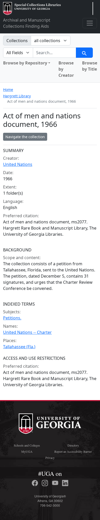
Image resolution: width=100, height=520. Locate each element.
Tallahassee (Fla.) (19, 346)
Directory (73, 445)
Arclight (32, 8)
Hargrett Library (17, 95)
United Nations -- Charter (27, 332)
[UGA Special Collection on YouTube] (56, 483)
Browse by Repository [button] (25, 63)
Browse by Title (89, 66)
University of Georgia (50, 423)
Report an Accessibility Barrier (73, 451)
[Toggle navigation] (90, 23)
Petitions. (12, 318)
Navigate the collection (25, 136)
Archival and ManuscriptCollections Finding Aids (26, 23)
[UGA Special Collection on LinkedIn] (65, 483)
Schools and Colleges (27, 445)
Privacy (50, 458)
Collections (17, 40)
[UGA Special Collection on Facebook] (35, 483)
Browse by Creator (66, 69)
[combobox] (54, 53)
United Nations (17, 164)
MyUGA (27, 451)
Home (8, 89)
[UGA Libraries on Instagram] (45, 483)
